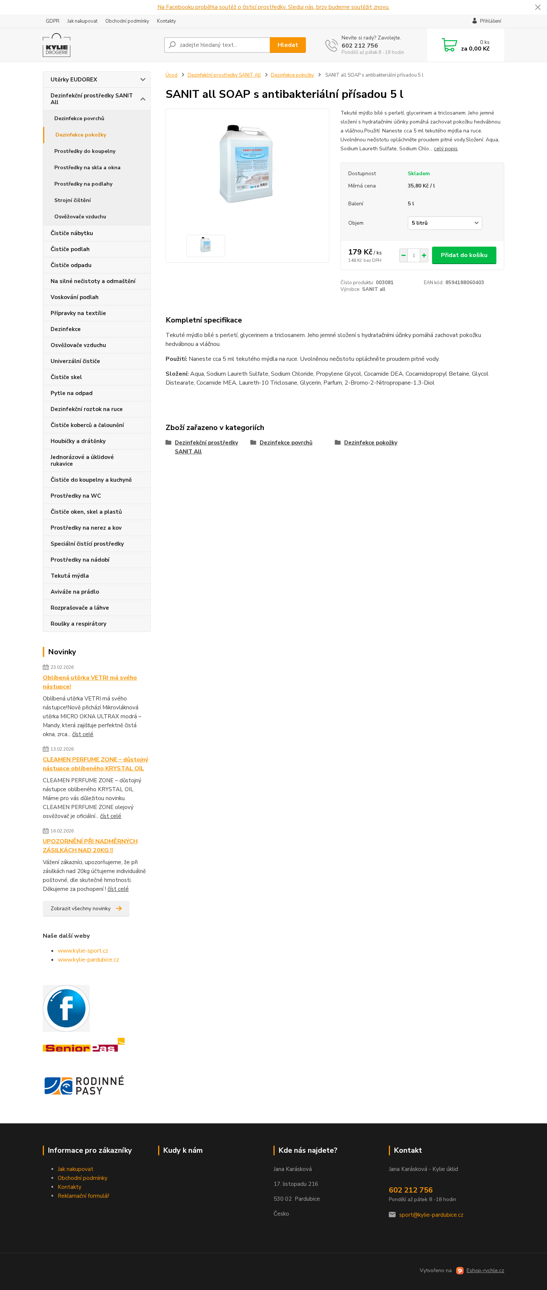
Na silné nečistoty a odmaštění (93, 281)
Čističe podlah (70, 249)
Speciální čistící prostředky (87, 544)
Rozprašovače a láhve (80, 608)
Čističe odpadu (71, 265)
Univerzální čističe (75, 361)
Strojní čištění (72, 200)
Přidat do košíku (464, 255)
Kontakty (166, 21)
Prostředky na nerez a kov (86, 528)
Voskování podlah (75, 297)
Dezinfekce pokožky (80, 134)
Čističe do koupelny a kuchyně (91, 480)
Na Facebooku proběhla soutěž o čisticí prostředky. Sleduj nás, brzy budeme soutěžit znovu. (273, 7)
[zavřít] (538, 7)
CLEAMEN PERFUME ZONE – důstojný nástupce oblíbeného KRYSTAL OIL (95, 764)
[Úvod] (100, 45)
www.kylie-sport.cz (83, 951)
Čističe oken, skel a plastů (86, 512)
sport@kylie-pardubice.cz (431, 1215)
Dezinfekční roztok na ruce (87, 409)
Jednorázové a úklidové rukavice (82, 460)
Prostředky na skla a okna (87, 167)
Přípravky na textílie (78, 313)
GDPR (53, 21)
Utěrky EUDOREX (74, 79)
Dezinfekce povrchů (79, 118)
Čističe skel (66, 377)
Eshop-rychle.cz (485, 1270)
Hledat (288, 45)
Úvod (171, 75)
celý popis (446, 148)
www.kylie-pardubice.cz (88, 960)
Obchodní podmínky (127, 21)
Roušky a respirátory (78, 624)
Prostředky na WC (76, 496)
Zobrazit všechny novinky (81, 908)
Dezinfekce (66, 329)
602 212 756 (360, 46)
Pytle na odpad (72, 393)
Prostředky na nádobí (80, 560)
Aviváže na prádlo (75, 592)
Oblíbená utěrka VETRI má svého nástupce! (90, 682)
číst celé (82, 734)
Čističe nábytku (72, 233)
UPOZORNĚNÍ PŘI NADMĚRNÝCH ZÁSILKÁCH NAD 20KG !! (90, 845)
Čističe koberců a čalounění (87, 425)
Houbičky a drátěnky (78, 441)
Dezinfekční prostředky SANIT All (92, 99)
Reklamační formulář (83, 1196)
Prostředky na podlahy (83, 183)
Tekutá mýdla (70, 576)
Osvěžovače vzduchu (80, 216)
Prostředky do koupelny (84, 151)
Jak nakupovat (82, 21)
